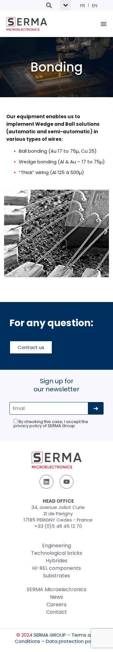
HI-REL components (56, 568)
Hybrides (56, 560)
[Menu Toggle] (103, 24)
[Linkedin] (46, 482)
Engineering (56, 545)
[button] (49, 5)
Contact (56, 612)
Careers (56, 604)
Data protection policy (72, 641)
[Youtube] (66, 482)
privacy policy (27, 426)
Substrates (56, 575)
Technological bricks (56, 553)
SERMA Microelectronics (56, 589)
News (56, 597)
